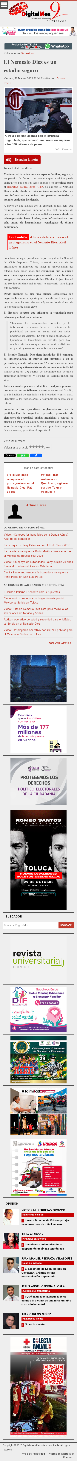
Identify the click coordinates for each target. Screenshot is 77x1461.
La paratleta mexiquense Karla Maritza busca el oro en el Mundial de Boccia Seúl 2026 (38, 554)
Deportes (27, 53)
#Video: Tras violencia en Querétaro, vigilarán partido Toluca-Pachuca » (55, 483)
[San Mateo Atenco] (38, 1167)
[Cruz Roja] (38, 1386)
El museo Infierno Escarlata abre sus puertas (32, 592)
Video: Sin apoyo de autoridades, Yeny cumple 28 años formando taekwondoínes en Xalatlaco (38, 564)
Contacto (68, 1457)
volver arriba (60, 643)
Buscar (66, 925)
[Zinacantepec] (38, 1059)
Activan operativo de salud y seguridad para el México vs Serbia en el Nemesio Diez (37, 622)
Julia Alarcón (32, 1234)
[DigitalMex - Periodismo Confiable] (38, 12)
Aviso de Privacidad (33, 1454)
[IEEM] (38, 729)
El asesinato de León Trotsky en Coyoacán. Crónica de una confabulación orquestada (43, 1272)
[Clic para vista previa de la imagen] (38, 110)
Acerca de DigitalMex (61, 1454)
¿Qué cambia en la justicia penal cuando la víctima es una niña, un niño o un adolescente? (46, 1300)
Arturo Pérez (36, 505)
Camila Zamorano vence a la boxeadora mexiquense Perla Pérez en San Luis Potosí (36, 575)
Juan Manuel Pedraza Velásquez (46, 1259)
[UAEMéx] (38, 959)
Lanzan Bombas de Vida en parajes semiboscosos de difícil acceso (45, 1222)
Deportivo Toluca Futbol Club (25, 187)
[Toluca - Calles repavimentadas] (38, 1111)
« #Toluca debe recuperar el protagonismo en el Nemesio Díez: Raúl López (20, 483)
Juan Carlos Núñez (36, 1314)
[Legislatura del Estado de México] (38, 678)
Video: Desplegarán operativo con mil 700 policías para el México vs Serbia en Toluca (38, 632)
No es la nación (34, 1324)
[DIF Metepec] (38, 1009)
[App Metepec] (38, 31)
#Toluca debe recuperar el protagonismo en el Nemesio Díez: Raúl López (38, 242)
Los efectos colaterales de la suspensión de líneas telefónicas (42, 1246)
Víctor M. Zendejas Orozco (43, 1210)
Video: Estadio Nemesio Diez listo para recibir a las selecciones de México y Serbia (36, 611)
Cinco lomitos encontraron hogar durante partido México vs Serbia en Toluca (34, 601)
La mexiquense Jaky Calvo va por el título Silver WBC (37, 545)
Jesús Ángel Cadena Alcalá (43, 1286)
